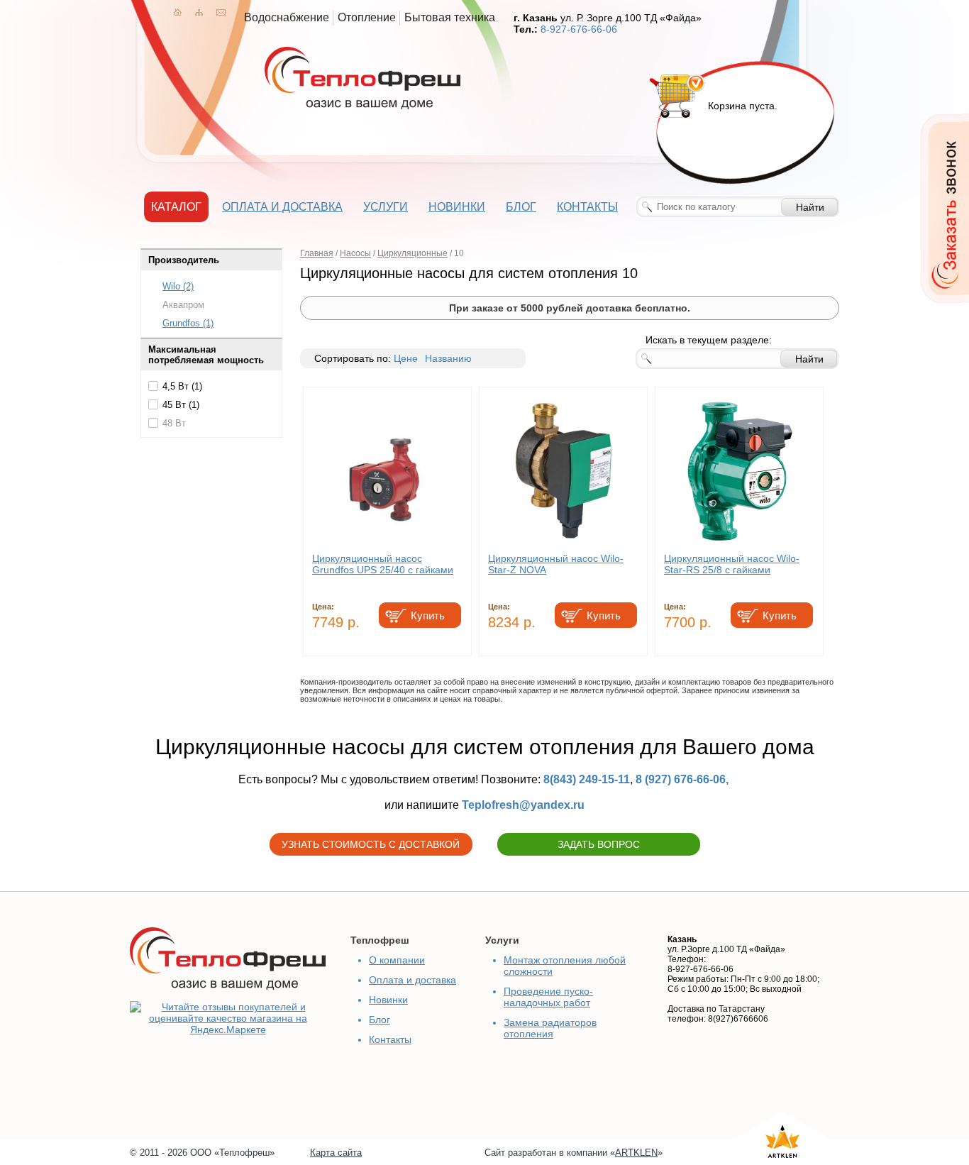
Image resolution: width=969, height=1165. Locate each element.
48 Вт (174, 423)
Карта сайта (336, 1152)
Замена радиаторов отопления (550, 1028)
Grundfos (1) (188, 323)
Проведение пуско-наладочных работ (548, 996)
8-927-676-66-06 (579, 29)
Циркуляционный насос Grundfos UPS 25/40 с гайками (382, 564)
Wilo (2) (178, 286)
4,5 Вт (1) (182, 386)
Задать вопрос (599, 844)
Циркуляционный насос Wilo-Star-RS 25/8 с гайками (731, 564)
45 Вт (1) (180, 404)
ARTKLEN (636, 1152)
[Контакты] (221, 12)
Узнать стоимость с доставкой (371, 844)
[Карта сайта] (199, 12)
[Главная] (178, 12)
